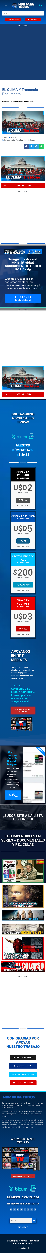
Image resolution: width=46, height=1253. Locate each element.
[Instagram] (25, 1209)
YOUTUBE (23, 629)
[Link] (28, 1209)
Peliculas (19, 140)
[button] (26, 146)
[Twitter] (21, 1209)
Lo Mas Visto (9, 140)
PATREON (23, 500)
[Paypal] (35, 1209)
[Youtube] (11, 1209)
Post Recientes (29, 140)
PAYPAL (23, 541)
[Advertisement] (23, 52)
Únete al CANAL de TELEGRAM (13, 795)
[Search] (34, 1220)
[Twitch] (18, 1209)
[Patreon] (31, 1209)
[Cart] (40, 5)
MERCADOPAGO (23, 585)
